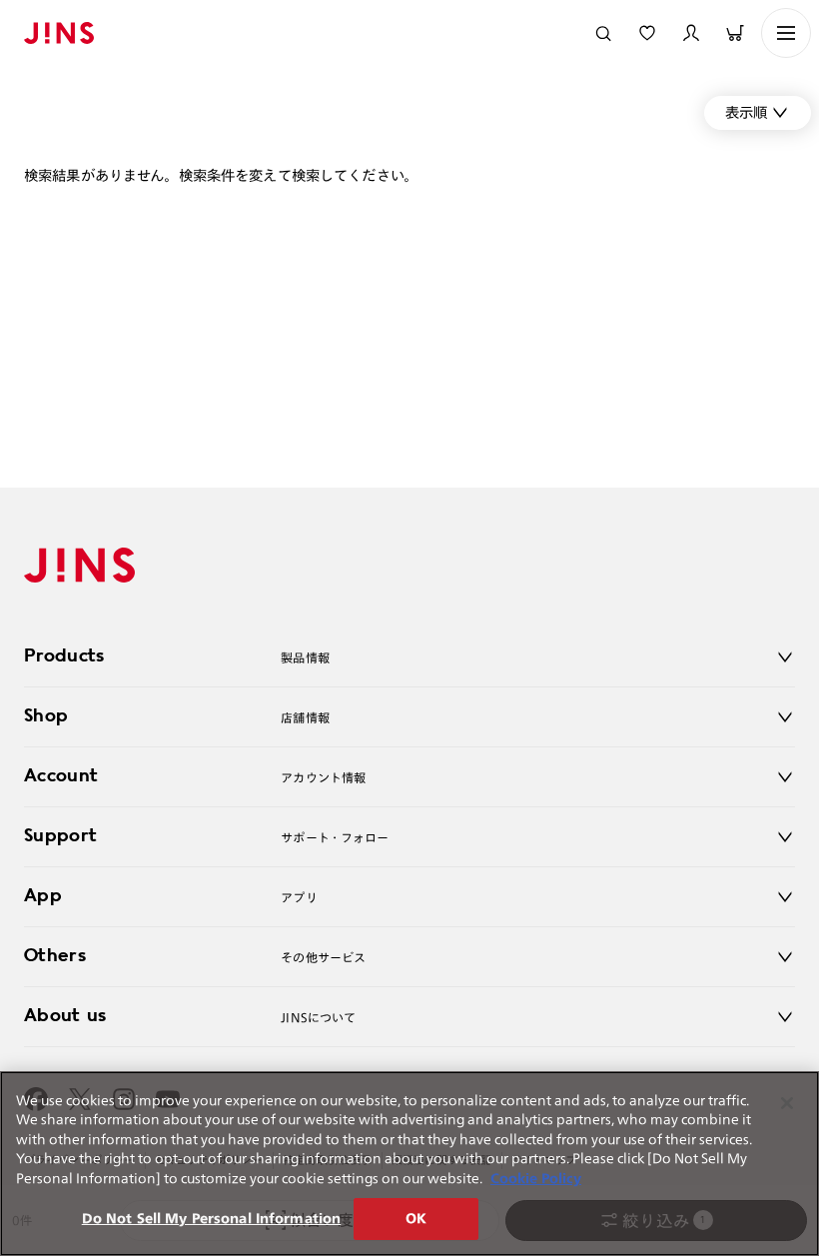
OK (416, 1218)
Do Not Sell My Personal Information (212, 1218)
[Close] (787, 1103)
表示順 (746, 112)
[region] (409, 1163)
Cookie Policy (535, 1178)
